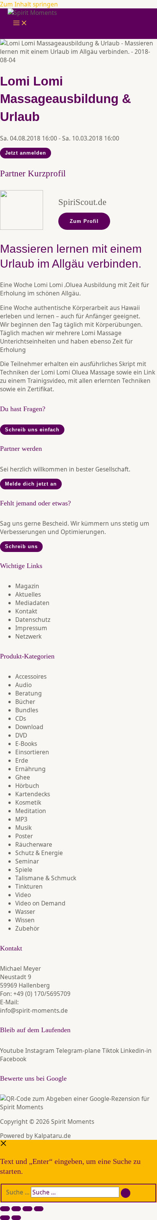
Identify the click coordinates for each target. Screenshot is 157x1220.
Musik (23, 827)
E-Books (26, 743)
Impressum (31, 628)
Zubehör (27, 928)
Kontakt (26, 611)
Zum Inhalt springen (29, 4)
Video (23, 895)
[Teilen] (27, 1208)
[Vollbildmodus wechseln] (16, 1208)
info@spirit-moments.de (34, 1010)
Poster (24, 836)
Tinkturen (29, 886)
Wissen (25, 920)
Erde (21, 760)
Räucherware (33, 844)
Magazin (27, 586)
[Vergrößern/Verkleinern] (5, 1208)
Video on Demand (40, 903)
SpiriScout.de (82, 202)
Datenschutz (32, 619)
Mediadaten (32, 603)
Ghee (22, 777)
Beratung (28, 693)
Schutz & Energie (39, 853)
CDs (20, 718)
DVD (21, 735)
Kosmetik (28, 802)
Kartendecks (32, 794)
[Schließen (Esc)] (39, 1208)
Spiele (23, 869)
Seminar (27, 861)
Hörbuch (27, 785)
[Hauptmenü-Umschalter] (20, 24)
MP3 (21, 819)
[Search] (126, 1193)
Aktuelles (28, 594)
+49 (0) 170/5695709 (41, 993)
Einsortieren (32, 752)
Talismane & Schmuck (45, 878)
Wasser (25, 911)
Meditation (30, 811)
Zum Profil (84, 221)
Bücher (25, 701)
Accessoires (30, 676)
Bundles (26, 710)
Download (29, 727)
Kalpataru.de (52, 1135)
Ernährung (30, 769)
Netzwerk (28, 636)
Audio (23, 685)
